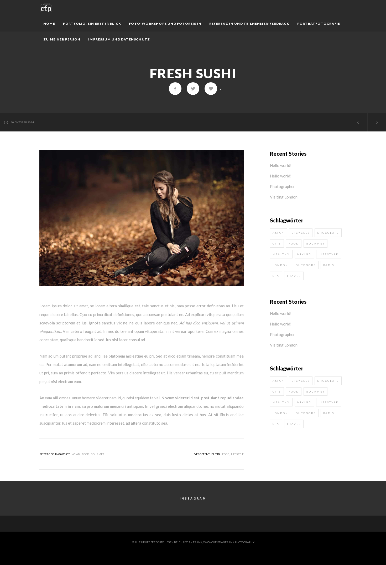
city (277, 243)
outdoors (306, 265)
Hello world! (280, 165)
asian (76, 454)
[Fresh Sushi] (175, 88)
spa (276, 275)
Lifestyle (237, 454)
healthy (281, 254)
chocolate (328, 232)
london (280, 265)
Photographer (282, 186)
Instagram (193, 498)
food (85, 454)
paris (328, 265)
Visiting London (284, 197)
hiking (304, 254)
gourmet (97, 454)
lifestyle (328, 254)
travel (294, 275)
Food (225, 454)
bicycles (301, 232)
